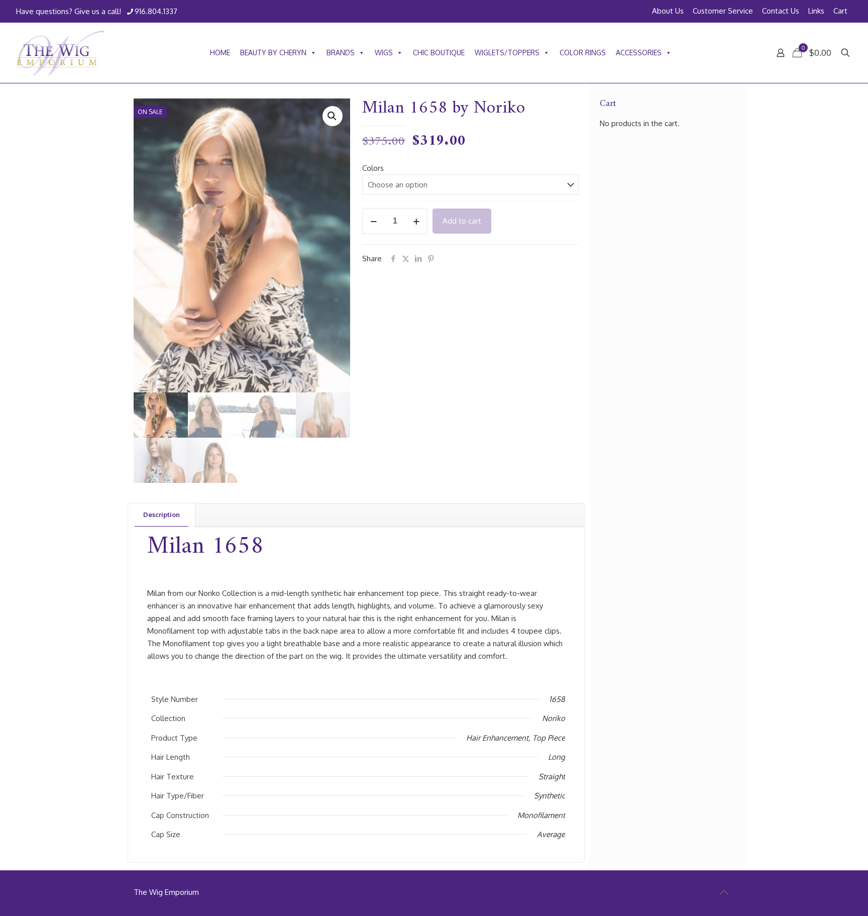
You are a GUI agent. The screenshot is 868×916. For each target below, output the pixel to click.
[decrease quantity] (373, 221)
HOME (220, 52)
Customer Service (723, 11)
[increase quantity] (416, 221)
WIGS (384, 52)
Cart (840, 11)
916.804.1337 (156, 11)
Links (816, 11)
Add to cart (462, 221)
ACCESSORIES (639, 52)
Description (161, 515)
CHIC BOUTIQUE (439, 52)
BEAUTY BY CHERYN (273, 52)
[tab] (161, 514)
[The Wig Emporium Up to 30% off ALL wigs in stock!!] (60, 53)
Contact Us (780, 11)
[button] (332, 116)
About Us (668, 11)
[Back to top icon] (723, 891)
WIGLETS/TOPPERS (507, 52)
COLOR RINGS (583, 52)
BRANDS (341, 52)
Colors (373, 168)
